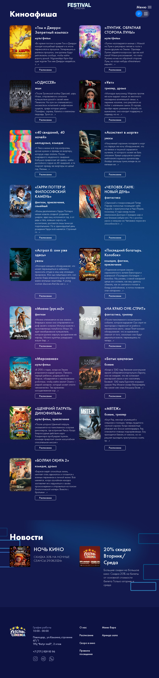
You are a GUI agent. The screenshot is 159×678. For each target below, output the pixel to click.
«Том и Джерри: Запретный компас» (51, 30)
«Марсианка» (46, 358)
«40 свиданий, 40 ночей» (50, 135)
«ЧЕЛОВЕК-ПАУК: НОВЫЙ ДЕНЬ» (119, 189)
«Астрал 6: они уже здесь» (51, 252)
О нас (83, 627)
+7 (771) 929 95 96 (44, 651)
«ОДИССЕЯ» (45, 82)
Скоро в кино (87, 643)
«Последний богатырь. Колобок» (123, 252)
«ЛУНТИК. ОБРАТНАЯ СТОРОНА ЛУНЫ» (122, 30)
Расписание (86, 635)
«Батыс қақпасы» (118, 358)
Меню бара (109, 627)
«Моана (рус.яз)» (49, 308)
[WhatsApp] (51, 660)
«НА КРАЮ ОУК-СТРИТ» (124, 308)
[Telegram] (43, 660)
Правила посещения (86, 652)
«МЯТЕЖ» (112, 408)
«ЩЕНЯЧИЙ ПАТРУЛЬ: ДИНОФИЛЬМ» (53, 411)
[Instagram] (35, 660)
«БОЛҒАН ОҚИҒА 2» (52, 460)
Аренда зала (110, 635)
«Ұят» (109, 82)
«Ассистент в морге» (121, 132)
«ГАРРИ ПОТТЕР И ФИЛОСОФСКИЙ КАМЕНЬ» (50, 192)
